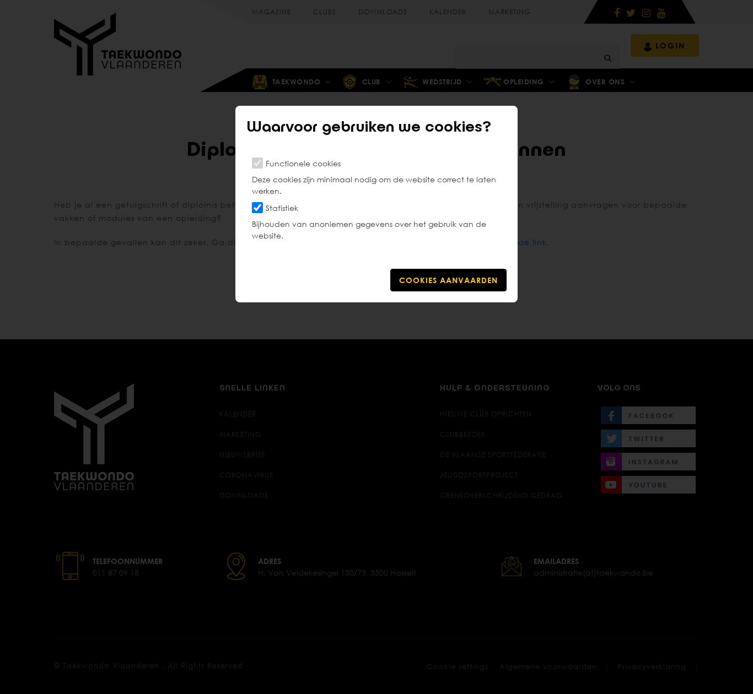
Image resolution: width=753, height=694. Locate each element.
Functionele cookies (303, 163)
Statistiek (282, 208)
